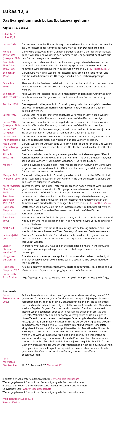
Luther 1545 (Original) (9, 131)
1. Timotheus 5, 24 (100, 68)
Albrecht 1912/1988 (9, 156)
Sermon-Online (11, 402)
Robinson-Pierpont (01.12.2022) (9, 210)
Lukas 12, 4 (8, 37)
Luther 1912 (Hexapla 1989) (11, 123)
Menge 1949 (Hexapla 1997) (11, 177)
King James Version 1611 (10, 258)
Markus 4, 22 (54, 365)
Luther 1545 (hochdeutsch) (11, 138)
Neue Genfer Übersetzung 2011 (10, 147)
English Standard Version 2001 (10, 249)
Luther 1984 (9, 44)
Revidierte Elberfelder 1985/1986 (9, 65)
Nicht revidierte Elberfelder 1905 (12, 189)
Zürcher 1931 (10, 104)
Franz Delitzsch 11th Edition (11, 275)
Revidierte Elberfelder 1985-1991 (9, 200)
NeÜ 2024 (8, 228)
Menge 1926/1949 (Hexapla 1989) (11, 55)
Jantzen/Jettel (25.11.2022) (10, 237)
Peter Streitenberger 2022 (11, 298)
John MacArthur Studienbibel (10, 362)
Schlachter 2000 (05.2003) (11, 95)
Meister (7, 164)
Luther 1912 (9, 114)
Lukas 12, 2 (8, 34)
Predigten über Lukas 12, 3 (17, 398)
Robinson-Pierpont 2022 (11, 268)
